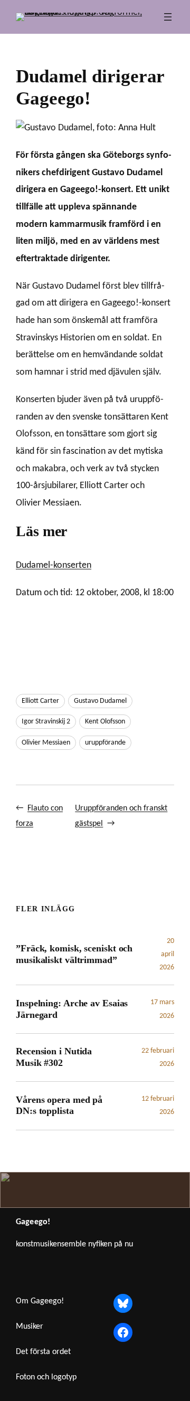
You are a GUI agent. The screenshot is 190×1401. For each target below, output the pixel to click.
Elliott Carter (40, 701)
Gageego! (33, 1222)
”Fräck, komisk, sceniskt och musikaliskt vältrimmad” (74, 954)
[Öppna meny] (168, 17)
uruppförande (105, 743)
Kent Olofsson (105, 722)
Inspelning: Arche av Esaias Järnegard (72, 1009)
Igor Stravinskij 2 (46, 722)
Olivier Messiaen (46, 743)
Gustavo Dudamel (100, 701)
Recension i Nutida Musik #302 (54, 1057)
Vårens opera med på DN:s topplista (59, 1105)
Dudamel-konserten (53, 565)
